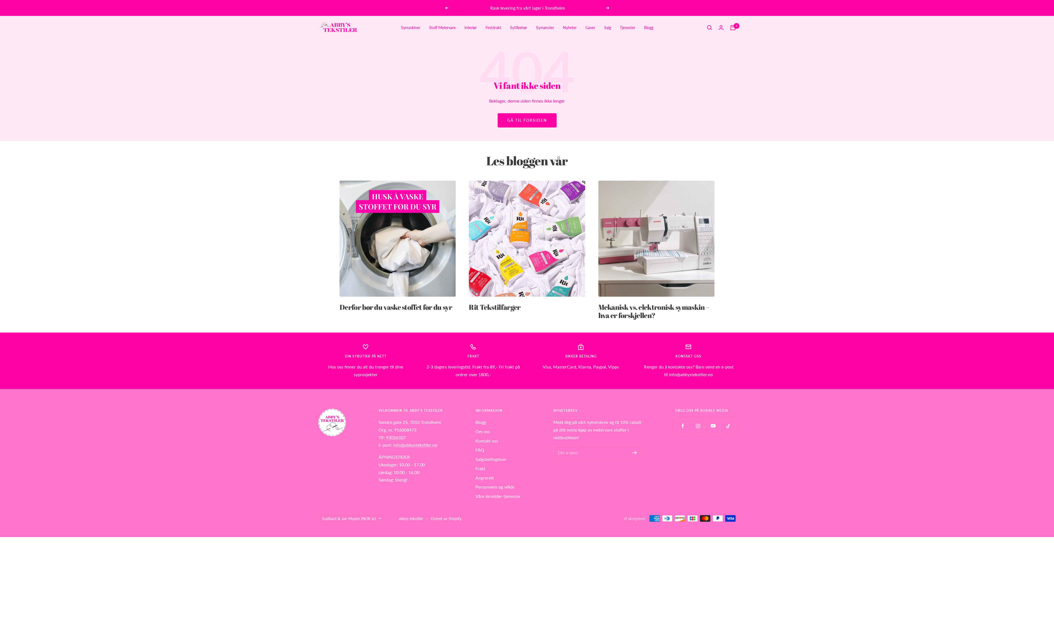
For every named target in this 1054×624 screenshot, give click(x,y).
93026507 (396, 437)
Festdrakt (493, 27)
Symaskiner (410, 27)
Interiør (470, 27)
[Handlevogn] (733, 27)
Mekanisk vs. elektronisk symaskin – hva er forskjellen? (654, 311)
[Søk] (709, 27)
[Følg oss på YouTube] (713, 425)
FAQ (479, 449)
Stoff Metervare (442, 27)
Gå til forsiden (527, 120)
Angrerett (484, 477)
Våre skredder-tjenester (498, 496)
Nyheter (570, 27)
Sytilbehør (518, 27)
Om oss (482, 431)
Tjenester (627, 27)
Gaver (590, 27)
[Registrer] (634, 453)
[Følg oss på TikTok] (728, 425)
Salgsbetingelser (490, 459)
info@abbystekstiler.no (415, 444)
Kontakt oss (486, 440)
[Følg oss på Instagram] (697, 425)
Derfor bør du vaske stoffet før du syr (396, 307)
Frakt (480, 468)
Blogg (648, 27)
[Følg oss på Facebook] (682, 425)
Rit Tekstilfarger (494, 307)
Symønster (545, 27)
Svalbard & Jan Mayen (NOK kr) (349, 518)
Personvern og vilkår (495, 486)
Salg (607, 27)
